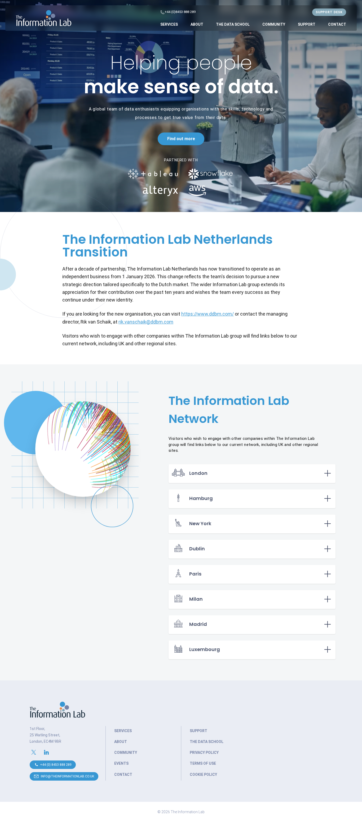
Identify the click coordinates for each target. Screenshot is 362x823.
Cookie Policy (203, 774)
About (197, 24)
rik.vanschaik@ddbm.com (145, 322)
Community (273, 24)
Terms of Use (203, 763)
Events (121, 763)
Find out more (181, 138)
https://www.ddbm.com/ (207, 314)
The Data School (233, 24)
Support (306, 24)
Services (169, 24)
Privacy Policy (204, 752)
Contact (337, 24)
